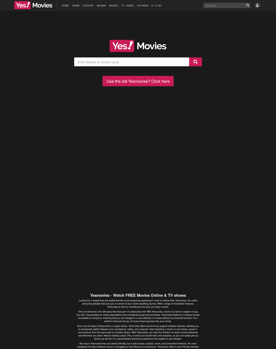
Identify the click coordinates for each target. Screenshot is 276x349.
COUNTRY (88, 5)
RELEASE (101, 5)
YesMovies (33, 5)
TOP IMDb (142, 5)
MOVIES (113, 5)
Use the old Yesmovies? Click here (138, 81)
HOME (65, 5)
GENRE (76, 5)
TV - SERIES (127, 5)
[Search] (247, 5)
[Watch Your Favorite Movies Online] (138, 46)
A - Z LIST (156, 5)
